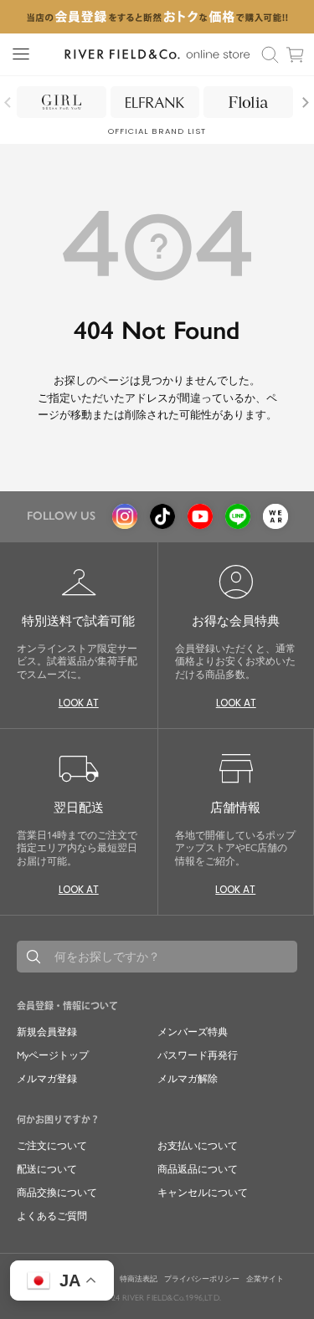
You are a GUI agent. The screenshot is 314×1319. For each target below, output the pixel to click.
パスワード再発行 (197, 1055)
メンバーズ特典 (192, 1032)
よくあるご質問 (52, 1216)
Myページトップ (53, 1055)
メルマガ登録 (47, 1079)
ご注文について (52, 1146)
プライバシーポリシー (201, 1279)
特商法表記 (138, 1279)
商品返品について (197, 1169)
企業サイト (265, 1279)
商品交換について (57, 1192)
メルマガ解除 (187, 1079)
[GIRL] (61, 102)
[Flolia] (248, 102)
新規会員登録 (47, 1032)
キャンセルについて (202, 1192)
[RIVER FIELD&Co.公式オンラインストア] (157, 54)
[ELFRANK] (155, 102)
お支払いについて (197, 1146)
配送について (47, 1169)
